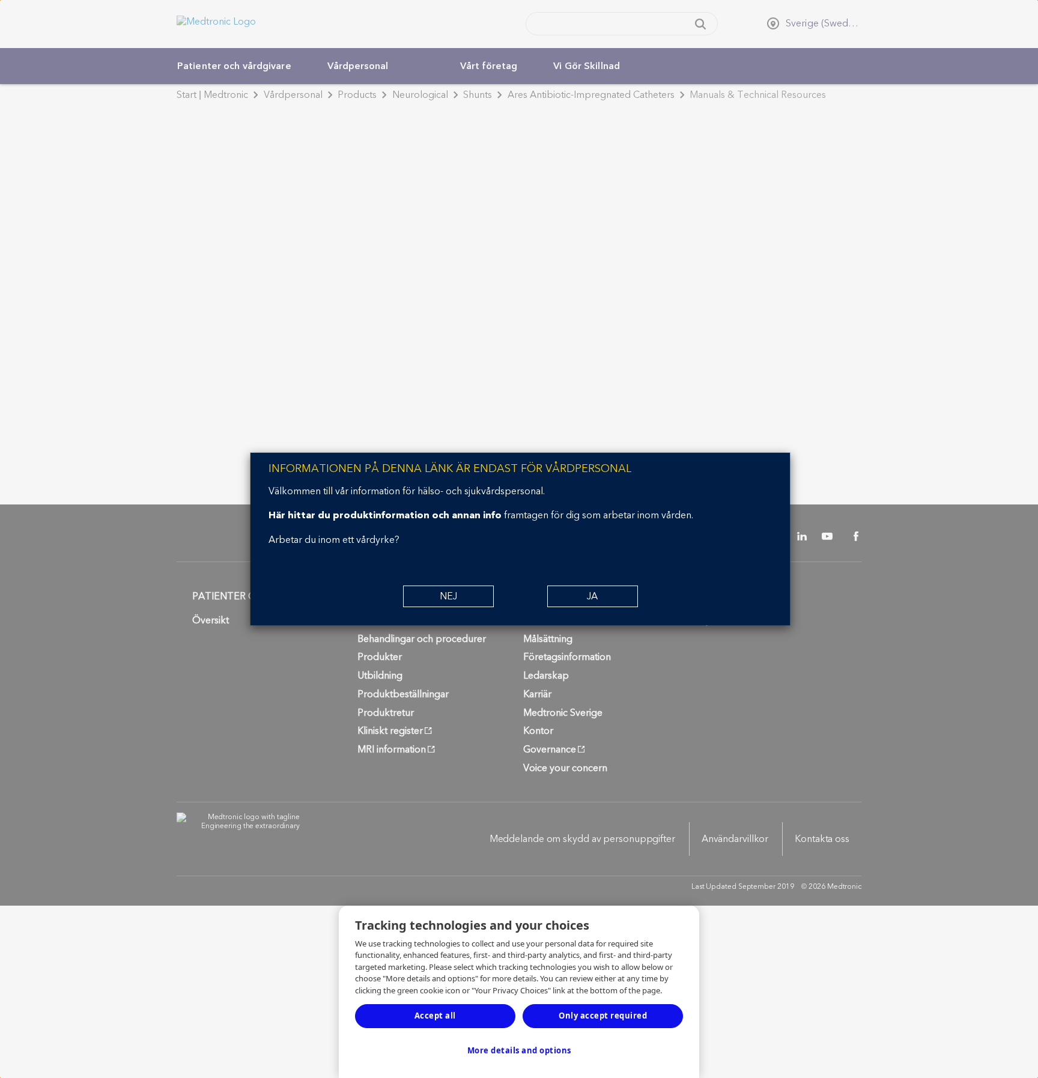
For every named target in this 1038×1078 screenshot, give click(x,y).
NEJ (448, 596)
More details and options (519, 1050)
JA (592, 596)
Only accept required (603, 1015)
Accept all (435, 1015)
